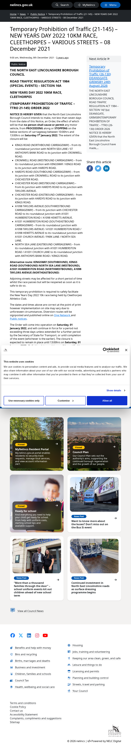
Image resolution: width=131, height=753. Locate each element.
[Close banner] (126, 350)
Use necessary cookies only (23, 400)
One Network (62, 315)
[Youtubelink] (45, 635)
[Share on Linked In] (106, 168)
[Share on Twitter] (98, 168)
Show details (114, 390)
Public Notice (18, 64)
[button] (62, 5)
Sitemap (15, 722)
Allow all (107, 400)
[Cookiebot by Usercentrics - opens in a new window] (105, 350)
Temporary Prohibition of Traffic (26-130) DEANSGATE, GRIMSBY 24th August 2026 (100, 76)
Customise (64, 400)
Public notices (18, 318)
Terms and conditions (23, 703)
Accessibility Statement (24, 714)
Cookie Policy (18, 707)
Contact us (16, 710)
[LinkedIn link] (29, 635)
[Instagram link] (37, 635)
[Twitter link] (21, 635)
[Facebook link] (13, 635)
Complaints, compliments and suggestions (36, 718)
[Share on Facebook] (90, 168)
